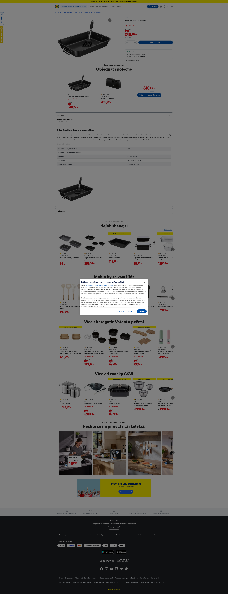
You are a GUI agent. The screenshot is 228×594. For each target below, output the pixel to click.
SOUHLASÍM (141, 311)
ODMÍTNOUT (120, 311)
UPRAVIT (130, 311)
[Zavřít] (144, 282)
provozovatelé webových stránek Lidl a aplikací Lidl (99, 285)
